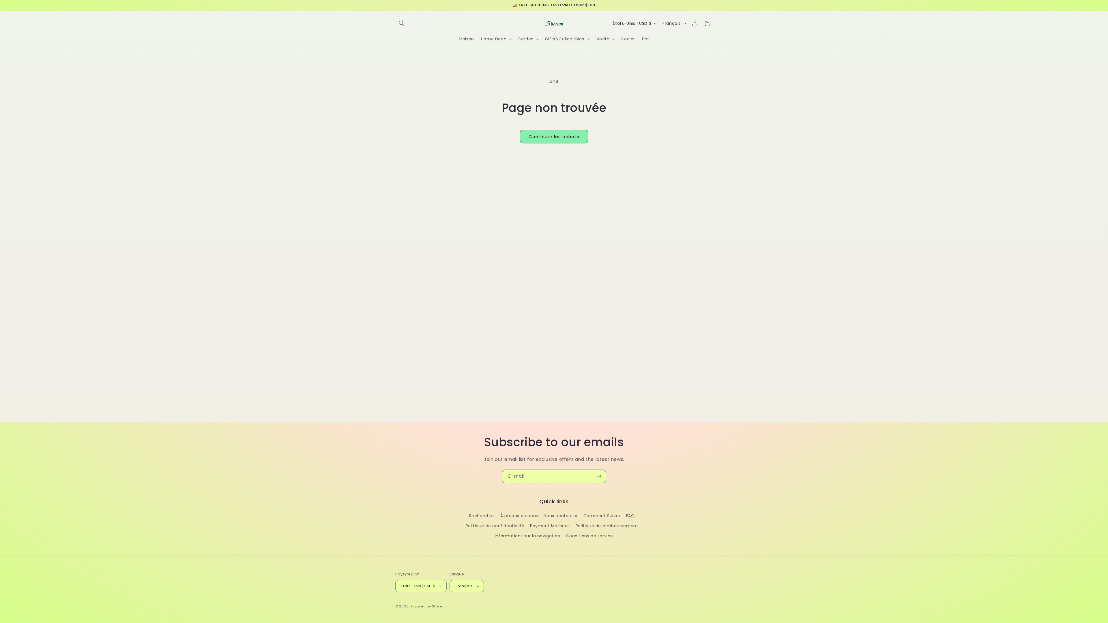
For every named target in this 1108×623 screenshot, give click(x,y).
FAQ (630, 516)
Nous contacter (560, 516)
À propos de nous (519, 516)
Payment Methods (550, 526)
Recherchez (482, 516)
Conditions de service (589, 536)
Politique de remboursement (607, 526)
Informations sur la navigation (527, 536)
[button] (401, 23)
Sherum (439, 606)
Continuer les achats (554, 137)
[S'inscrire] (599, 476)
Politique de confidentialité (495, 526)
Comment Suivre (601, 516)
